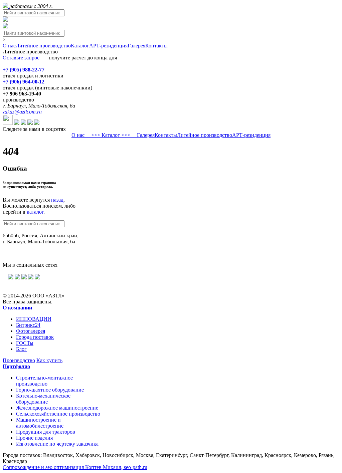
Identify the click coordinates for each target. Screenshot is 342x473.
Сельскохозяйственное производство (58, 414)
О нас (9, 45)
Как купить (49, 360)
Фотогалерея (30, 331)
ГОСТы (24, 343)
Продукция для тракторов (45, 432)
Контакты (156, 45)
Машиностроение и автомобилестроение (39, 423)
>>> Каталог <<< (110, 135)
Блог (21, 349)
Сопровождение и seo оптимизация (75, 467)
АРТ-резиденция (108, 45)
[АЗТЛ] (6, 6)
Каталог (80, 45)
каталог (35, 212)
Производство (19, 360)
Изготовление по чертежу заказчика (57, 444)
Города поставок (35, 337)
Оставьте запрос (21, 57)
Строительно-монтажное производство (44, 381)
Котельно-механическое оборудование (43, 399)
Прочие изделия (34, 438)
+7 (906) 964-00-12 (23, 81)
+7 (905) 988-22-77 (23, 69)
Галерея (136, 45)
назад (57, 200)
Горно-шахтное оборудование (50, 390)
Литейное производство (43, 45)
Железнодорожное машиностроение (57, 408)
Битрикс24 (28, 325)
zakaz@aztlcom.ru (22, 111)
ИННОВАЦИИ (33, 319)
